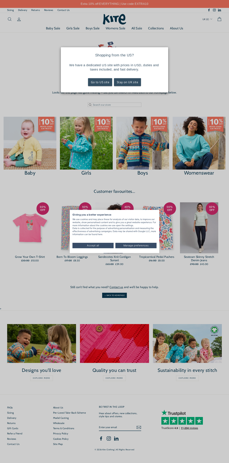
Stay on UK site (127, 82)
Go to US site (100, 82)
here (100, 234)
